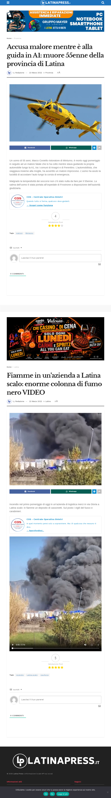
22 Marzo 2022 (35, 401)
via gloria (44, 675)
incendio (20, 675)
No (52, 794)
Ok (46, 794)
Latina (16, 367)
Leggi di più (63, 794)
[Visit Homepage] (55, 2)
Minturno (29, 233)
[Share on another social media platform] (99, 148)
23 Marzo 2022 (35, 73)
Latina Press (18, 774)
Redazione (19, 73)
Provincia (17, 38)
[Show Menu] (8, 2)
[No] (107, 792)
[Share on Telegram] (94, 148)
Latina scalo (32, 675)
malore (19, 233)
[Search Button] (103, 2)
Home (9, 38)
